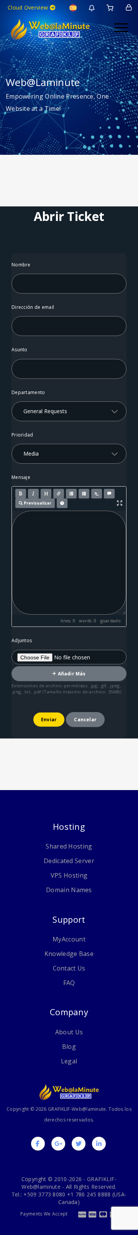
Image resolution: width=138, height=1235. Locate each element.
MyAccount (69, 939)
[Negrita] (20, 493)
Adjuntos (22, 640)
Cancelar (85, 719)
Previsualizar (37, 503)
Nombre (21, 264)
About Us (69, 1032)
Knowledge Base (69, 953)
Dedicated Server (69, 861)
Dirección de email (33, 307)
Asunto (20, 349)
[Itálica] (33, 493)
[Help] (62, 503)
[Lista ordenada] (84, 493)
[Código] (96, 493)
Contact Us (69, 968)
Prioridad (22, 435)
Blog (69, 1046)
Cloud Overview (29, 7)
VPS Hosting (69, 875)
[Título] (46, 493)
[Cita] (109, 493)
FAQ (69, 983)
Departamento (28, 392)
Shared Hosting (69, 846)
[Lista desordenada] (71, 493)
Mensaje (21, 477)
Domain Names (69, 890)
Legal (69, 1061)
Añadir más (71, 673)
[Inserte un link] (58, 493)
